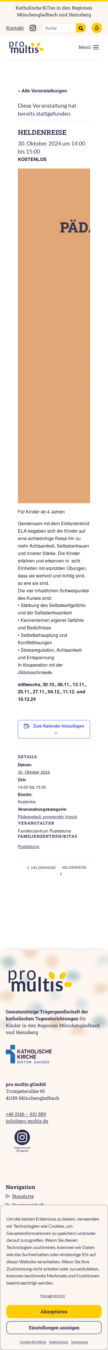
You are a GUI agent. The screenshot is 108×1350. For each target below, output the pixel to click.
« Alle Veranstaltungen (42, 90)
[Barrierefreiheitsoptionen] (97, 28)
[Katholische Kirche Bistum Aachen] (29, 1054)
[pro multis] (23, 47)
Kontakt (15, 28)
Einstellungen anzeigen (54, 1327)
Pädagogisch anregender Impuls (47, 816)
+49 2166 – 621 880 (26, 1114)
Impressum (79, 1342)
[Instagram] (22, 1140)
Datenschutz (58, 1342)
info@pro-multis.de (27, 1121)
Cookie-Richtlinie (33, 1342)
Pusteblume (28, 846)
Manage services (52, 1295)
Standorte (23, 1196)
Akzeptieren (54, 1311)
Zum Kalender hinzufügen (58, 726)
